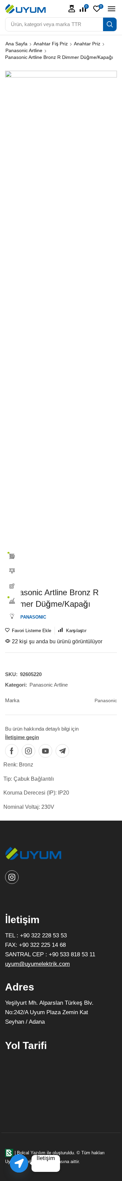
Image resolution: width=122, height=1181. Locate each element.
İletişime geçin (22, 737)
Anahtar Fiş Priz (51, 43)
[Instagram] (28, 751)
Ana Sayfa (16, 43)
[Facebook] (11, 751)
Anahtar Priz (87, 43)
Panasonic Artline (23, 50)
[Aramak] (110, 24)
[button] (72, 9)
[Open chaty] (19, 1163)
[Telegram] (62, 751)
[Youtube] (45, 751)
